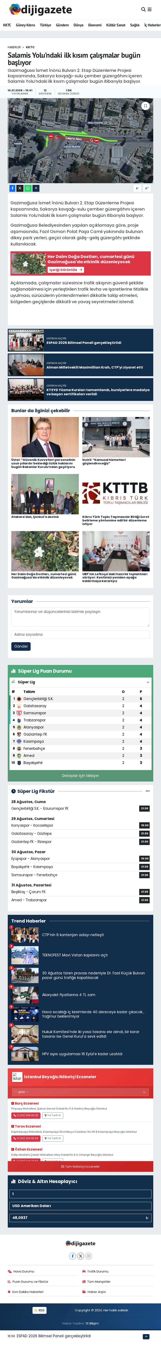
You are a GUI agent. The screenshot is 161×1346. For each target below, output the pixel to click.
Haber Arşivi (97, 1292)
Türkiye (45, 25)
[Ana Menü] (150, 9)
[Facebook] (72, 1256)
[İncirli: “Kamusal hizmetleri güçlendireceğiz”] (116, 436)
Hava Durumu (23, 1271)
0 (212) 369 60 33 (27, 1115)
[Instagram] (88, 1256)
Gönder (21, 646)
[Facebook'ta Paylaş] (12, 188)
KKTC (7, 25)
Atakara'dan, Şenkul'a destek (35, 517)
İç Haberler (152, 25)
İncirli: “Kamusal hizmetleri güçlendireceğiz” (104, 461)
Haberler (14, 47)
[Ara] (143, 9)
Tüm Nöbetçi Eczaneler (82, 1166)
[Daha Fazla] (35, 188)
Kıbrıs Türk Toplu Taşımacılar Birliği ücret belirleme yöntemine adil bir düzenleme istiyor (115, 520)
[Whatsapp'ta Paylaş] (28, 188)
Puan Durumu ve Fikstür (30, 1281)
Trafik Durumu (97, 1271)
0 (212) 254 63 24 (27, 1138)
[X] (80, 1256)
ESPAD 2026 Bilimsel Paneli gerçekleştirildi (54, 1335)
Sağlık (134, 25)
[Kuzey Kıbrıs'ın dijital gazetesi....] (41, 10)
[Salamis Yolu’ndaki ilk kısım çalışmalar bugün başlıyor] (80, 140)
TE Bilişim (92, 1323)
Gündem (62, 25)
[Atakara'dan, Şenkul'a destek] (45, 493)
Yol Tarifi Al (54, 1115)
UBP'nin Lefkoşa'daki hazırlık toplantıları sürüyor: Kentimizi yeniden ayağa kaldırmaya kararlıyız (115, 577)
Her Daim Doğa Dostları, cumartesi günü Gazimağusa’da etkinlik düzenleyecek (43, 576)
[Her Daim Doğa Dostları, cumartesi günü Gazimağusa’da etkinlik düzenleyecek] (45, 550)
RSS (41, 1310)
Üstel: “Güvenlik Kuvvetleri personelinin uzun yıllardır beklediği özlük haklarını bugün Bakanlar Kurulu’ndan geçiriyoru (43, 463)
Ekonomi (94, 25)
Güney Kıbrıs (25, 25)
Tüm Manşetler (98, 1281)
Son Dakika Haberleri (27, 1292)
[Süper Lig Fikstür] (148, 791)
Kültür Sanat (115, 25)
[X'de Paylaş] (19, 188)
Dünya (78, 25)
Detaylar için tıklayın (80, 775)
